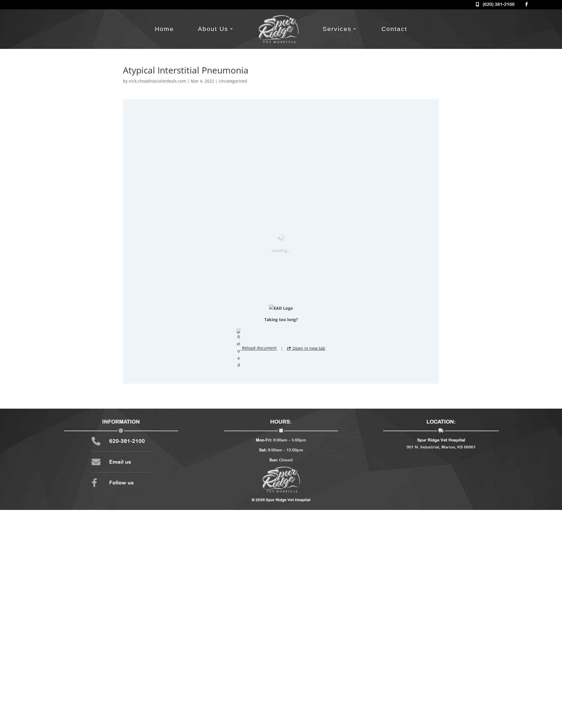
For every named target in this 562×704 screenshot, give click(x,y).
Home (164, 28)
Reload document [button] (259, 348)
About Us (213, 28)
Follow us (121, 482)
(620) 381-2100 (497, 4)
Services (337, 28)
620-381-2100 (127, 441)
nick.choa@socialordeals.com (157, 81)
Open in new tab (308, 348)
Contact (394, 28)
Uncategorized (233, 81)
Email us (120, 462)
